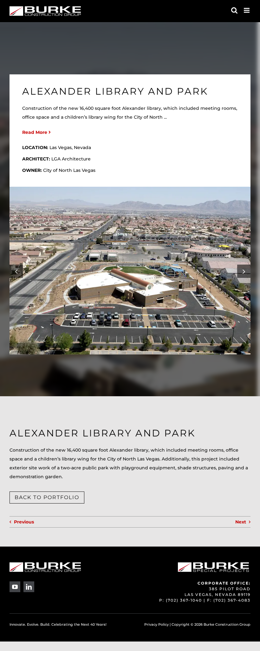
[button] (16, 271)
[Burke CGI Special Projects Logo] (213, 564)
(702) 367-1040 (184, 600)
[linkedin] (28, 586)
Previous (24, 522)
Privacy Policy (156, 624)
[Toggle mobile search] (234, 10)
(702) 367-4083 (231, 600)
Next (240, 522)
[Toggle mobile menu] (247, 10)
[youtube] (15, 586)
